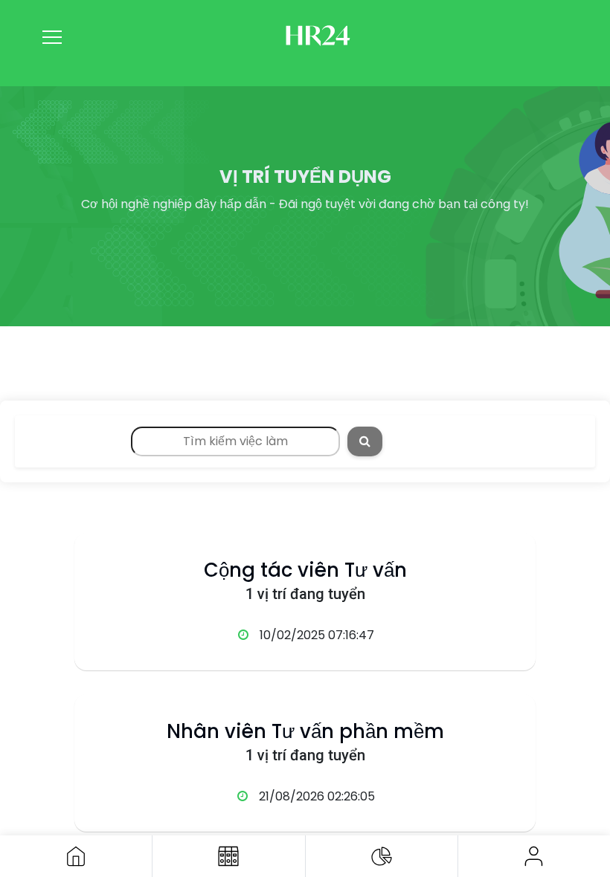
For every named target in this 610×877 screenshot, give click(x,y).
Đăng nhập (534, 856)
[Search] (365, 441)
